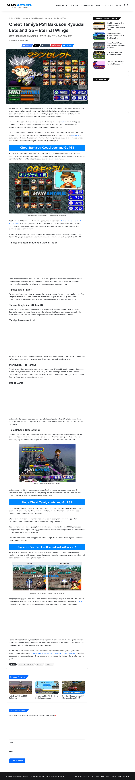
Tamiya (64, 122)
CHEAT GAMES (86, 5)
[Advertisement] (47, 261)
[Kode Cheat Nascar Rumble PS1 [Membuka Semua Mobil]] (73, 687)
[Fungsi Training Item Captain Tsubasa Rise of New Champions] (99, 36)
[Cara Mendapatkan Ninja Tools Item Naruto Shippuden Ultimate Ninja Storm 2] (99, 26)
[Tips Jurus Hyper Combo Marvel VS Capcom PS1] (99, 65)
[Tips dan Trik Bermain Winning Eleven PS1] (99, 55)
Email (11, 751)
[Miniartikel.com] (19, 5)
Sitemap (126, 776)
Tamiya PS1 (49, 664)
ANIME (98, 5)
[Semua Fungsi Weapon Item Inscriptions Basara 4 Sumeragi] (99, 46)
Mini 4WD (75, 135)
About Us (78, 776)
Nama (11, 742)
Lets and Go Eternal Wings (26, 664)
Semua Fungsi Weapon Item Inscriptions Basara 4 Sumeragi (116, 45)
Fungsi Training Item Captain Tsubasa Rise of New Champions (115, 36)
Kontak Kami (95, 776)
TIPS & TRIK (74, 5)
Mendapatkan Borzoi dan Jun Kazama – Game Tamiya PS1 (54, 653)
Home (12, 18)
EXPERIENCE (108, 5)
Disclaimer (86, 776)
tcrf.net (79, 601)
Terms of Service (116, 776)
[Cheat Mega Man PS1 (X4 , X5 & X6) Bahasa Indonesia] (47, 687)
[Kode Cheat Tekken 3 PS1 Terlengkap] (20, 687)
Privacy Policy (105, 776)
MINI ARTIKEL (61, 5)
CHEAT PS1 (19, 18)
